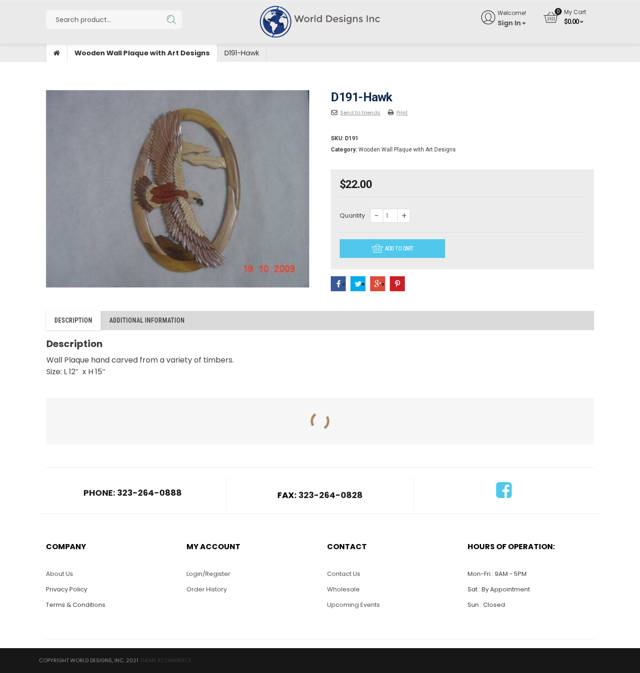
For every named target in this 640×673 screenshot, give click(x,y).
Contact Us (343, 573)
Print (402, 112)
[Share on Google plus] (377, 284)
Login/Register (208, 573)
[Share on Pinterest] (397, 284)
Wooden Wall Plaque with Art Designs (142, 53)
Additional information (147, 320)
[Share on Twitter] (357, 284)
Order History (206, 589)
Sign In (509, 23)
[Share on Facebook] (338, 284)
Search (171, 19)
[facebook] (504, 494)
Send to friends (360, 112)
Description (73, 320)
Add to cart (399, 248)
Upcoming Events (353, 604)
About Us (59, 573)
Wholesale (343, 589)
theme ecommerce (166, 660)
